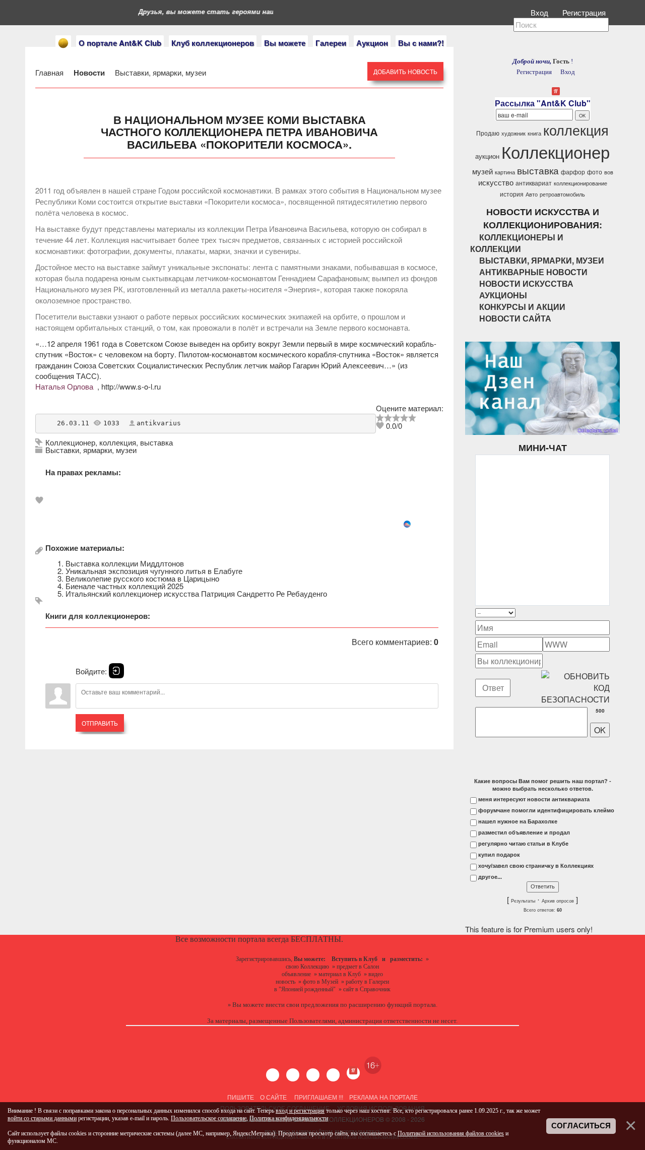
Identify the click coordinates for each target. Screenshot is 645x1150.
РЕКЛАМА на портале (383, 1097)
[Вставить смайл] (607, 612)
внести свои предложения (302, 1004)
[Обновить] (597, 612)
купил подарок (499, 855)
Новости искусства (526, 283)
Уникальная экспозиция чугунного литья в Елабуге (154, 570)
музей (482, 171)
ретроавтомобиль (562, 194)
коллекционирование (580, 183)
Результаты (523, 901)
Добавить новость (405, 71)
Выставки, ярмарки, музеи (159, 72)
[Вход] (116, 670)
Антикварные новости (533, 272)
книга (534, 133)
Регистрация (585, 12)
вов (608, 172)
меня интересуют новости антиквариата (534, 799)
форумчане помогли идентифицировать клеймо (546, 810)
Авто (532, 194)
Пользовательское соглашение (208, 1118)
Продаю (487, 133)
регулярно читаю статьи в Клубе (523, 844)
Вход (540, 12)
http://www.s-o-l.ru (131, 386)
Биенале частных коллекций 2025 (124, 586)
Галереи (330, 42)
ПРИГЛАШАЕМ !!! (319, 1097)
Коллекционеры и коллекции (516, 242)
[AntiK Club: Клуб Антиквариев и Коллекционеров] (63, 43)
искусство (495, 182)
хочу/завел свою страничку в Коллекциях (536, 866)
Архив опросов (558, 901)
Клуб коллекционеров (212, 42)
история (512, 193)
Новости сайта (515, 318)
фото (594, 171)
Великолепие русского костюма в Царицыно (142, 578)
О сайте (273, 1097)
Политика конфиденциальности (288, 1118)
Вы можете (284, 42)
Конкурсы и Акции (522, 306)
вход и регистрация (300, 1110)
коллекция (117, 442)
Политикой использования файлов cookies (451, 1133)
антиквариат (533, 182)
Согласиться (581, 1126)
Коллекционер (70, 442)
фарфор (573, 171)
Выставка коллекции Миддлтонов (125, 563)
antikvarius (159, 423)
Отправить (100, 723)
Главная (50, 72)
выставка (156, 442)
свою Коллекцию (307, 966)
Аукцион (372, 42)
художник (513, 133)
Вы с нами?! (421, 42)
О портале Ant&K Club (120, 42)
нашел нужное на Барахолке (517, 821)
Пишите (240, 1097)
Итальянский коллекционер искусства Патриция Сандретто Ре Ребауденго (196, 593)
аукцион (487, 156)
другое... (490, 877)
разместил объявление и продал (524, 832)
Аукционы (503, 295)
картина (505, 172)
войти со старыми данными (42, 1118)
